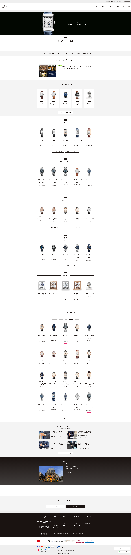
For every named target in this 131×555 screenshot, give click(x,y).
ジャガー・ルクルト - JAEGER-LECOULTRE (20, 11)
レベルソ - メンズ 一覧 (58, 151)
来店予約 (123, 6)
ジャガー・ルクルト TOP (57, 491)
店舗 (106, 6)
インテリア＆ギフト (56, 527)
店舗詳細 (69, 477)
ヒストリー (86, 521)
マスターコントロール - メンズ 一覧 (58, 190)
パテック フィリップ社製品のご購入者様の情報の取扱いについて (66, 550)
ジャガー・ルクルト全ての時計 (70, 53)
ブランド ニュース (43, 53)
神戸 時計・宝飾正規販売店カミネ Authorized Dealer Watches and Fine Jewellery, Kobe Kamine (44, 521)
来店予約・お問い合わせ (87, 53)
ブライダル (54, 523)
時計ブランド (11, 11)
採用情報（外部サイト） (89, 523)
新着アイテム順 (54, 318)
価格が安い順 (77, 318)
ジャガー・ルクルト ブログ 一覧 (65, 453)
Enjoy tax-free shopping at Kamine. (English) (61, 533)
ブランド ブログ (59, 53)
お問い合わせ (128, 6)
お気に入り (103, 1)
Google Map (78, 477)
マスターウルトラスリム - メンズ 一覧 (57, 227)
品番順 (66, 318)
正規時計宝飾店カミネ (4, 11)
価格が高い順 (71, 318)
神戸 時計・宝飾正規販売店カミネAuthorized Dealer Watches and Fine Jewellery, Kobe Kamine (9, 1)
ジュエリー (102, 6)
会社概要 (86, 518)
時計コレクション (52, 53)
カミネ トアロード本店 (72, 468)
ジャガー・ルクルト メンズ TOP (72, 491)
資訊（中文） (116, 1)
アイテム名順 (61, 318)
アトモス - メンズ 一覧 (58, 304)
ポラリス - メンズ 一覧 (58, 265)
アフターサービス (77, 525)
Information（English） (109, 1)
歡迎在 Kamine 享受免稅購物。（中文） (78, 533)
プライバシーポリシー (65, 547)
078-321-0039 (71, 472)
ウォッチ (97, 6)
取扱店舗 (78, 53)
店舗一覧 (64, 518)
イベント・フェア (112, 6)
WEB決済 (98, 1)
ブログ (117, 6)
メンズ (29, 11)
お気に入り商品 (55, 529)
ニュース (64, 523)
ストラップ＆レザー (56, 525)
